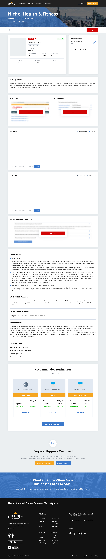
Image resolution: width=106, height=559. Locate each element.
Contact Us (42, 532)
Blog (40, 524)
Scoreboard (42, 540)
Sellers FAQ (54, 526)
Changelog (54, 532)
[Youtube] (80, 533)
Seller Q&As (39, 30)
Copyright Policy (85, 556)
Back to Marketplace (52, 424)
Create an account (62, 463)
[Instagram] (85, 533)
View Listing (25, 412)
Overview (13, 30)
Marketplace (22, 3)
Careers (41, 537)
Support (53, 537)
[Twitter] (74, 533)
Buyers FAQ (54, 524)
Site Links (20, 30)
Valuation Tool (55, 521)
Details (46, 30)
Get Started (91, 3)
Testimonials (42, 535)
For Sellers (31, 3)
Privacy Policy (94, 556)
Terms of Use (75, 556)
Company (39, 3)
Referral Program (43, 543)
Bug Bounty (54, 543)
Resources (48, 3)
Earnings (27, 30)
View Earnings (55, 67)
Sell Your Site (55, 518)
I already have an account (44, 463)
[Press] (11, 537)
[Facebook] (70, 533)
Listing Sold (92, 30)
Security (53, 535)
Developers (54, 540)
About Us (41, 521)
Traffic (33, 30)
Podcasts (41, 526)
